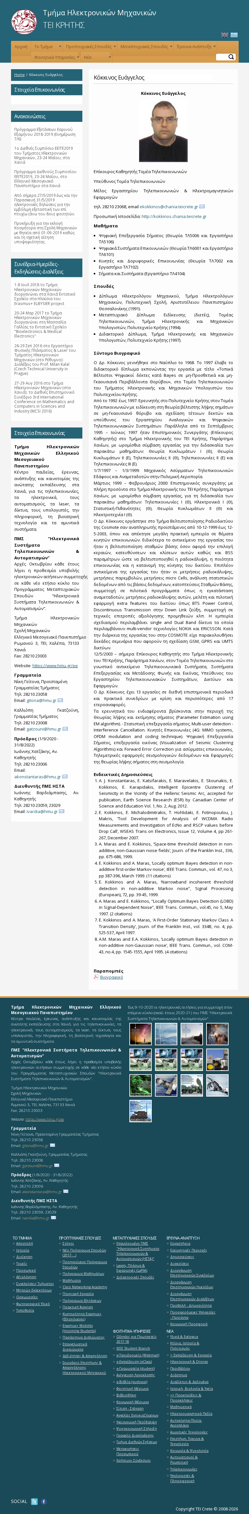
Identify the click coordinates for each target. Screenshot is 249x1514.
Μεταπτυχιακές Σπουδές (146, 48)
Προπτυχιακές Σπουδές (90, 48)
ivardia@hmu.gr (42, 811)
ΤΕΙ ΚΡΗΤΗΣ (64, 25)
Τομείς (21, 1263)
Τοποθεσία (25, 1310)
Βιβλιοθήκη (126, 1395)
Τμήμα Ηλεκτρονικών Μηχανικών (99, 12)
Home (19, 74)
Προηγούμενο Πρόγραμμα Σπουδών (85, 1264)
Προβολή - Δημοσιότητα (191, 1305)
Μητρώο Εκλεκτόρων (34, 1290)
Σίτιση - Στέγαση (130, 1408)
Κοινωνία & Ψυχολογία (189, 1450)
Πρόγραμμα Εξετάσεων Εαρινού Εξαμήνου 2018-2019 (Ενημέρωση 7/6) (45, 134)
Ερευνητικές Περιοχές (188, 1250)
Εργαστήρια (180, 1243)
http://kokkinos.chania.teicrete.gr (174, 216)
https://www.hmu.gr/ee (55, 665)
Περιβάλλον (180, 1368)
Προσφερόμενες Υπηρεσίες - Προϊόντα (193, 1315)
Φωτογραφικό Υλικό (33, 1304)
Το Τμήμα (47, 48)
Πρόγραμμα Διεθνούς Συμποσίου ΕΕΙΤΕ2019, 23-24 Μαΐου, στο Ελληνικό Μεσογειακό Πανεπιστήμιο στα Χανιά (45, 178)
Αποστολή (24, 1243)
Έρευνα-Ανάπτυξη (196, 48)
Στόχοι (68, 1243)
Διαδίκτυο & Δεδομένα (189, 1382)
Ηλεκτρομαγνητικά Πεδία (191, 1413)
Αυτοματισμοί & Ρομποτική (184, 1460)
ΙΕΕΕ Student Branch (133, 1348)
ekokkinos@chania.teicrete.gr (169, 207)
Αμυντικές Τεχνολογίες (189, 1432)
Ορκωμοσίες (27, 1297)
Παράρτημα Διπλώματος (84, 1337)
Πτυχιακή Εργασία (78, 1293)
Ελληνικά (234, 35)
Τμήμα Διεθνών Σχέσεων (136, 1442)
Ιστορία (22, 1250)
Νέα (97, 59)
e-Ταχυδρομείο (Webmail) (137, 1355)
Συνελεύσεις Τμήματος (35, 1283)
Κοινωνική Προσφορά (189, 1324)
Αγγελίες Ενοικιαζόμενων (137, 1415)
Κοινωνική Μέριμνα (132, 1402)
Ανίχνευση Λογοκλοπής (135, 1375)
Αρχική (21, 46)
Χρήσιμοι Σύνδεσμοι (133, 1460)
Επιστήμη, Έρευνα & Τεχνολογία (187, 1441)
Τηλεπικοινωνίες (183, 1469)
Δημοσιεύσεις (182, 1256)
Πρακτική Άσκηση (78, 1307)
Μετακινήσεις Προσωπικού (127, 1451)
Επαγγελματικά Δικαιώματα (75, 1347)
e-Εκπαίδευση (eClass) (134, 1361)
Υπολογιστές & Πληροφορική (182, 1478)
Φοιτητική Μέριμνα (132, 1388)
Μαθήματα (72, 1280)
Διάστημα (178, 1375)
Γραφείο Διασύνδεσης (135, 1435)
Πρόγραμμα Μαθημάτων (83, 1273)
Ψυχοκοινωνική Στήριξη (136, 1428)
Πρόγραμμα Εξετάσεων (82, 1300)
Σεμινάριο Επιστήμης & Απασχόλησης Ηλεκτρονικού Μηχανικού (84, 1367)
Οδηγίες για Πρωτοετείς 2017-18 (136, 1339)
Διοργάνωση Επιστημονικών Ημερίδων (191, 1285)
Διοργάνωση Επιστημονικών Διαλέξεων (192, 1296)
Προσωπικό (26, 1270)
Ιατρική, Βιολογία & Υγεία (191, 1388)
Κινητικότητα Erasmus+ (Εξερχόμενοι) (82, 1316)
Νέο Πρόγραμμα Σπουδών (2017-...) (84, 1253)
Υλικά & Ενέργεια (184, 1336)
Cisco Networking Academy (85, 1287)
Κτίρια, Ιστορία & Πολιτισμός (184, 1346)
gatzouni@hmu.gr (44, 729)
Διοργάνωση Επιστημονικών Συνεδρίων (192, 1273)
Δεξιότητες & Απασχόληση (85, 1356)
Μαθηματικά (181, 1407)
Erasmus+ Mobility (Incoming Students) (79, 1328)
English (225, 35)
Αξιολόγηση (26, 1277)
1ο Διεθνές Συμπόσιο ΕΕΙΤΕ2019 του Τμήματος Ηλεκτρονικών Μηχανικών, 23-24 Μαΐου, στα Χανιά (43, 155)
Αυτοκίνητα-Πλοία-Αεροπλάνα (186, 1423)
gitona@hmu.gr (41, 700)
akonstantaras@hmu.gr (37, 777)
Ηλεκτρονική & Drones (189, 1361)
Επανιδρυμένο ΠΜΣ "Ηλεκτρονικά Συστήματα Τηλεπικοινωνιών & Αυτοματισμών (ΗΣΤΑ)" (137, 1251)
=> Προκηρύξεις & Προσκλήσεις (185, 1398)
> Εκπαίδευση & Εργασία (191, 1355)
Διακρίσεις (179, 1263)
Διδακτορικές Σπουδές (135, 1277)
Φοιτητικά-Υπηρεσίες (56, 59)
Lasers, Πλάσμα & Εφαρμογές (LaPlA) (131, 1268)
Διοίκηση (24, 1256)
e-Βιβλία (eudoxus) (131, 1382)
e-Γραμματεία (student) (135, 1368)
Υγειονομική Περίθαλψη (136, 1422)
